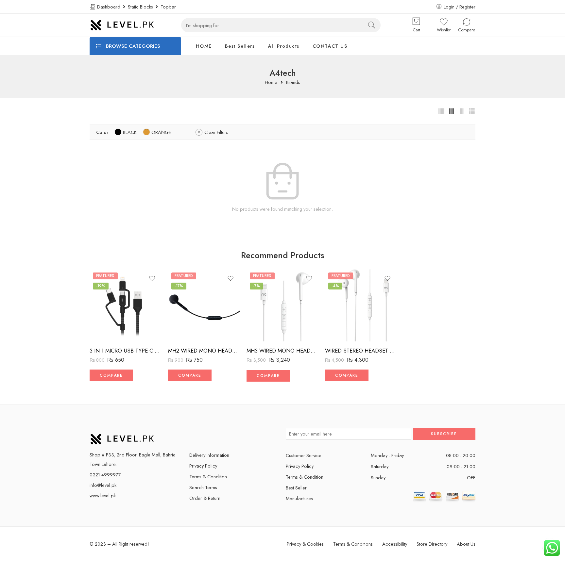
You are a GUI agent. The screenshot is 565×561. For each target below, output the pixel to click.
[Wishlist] (152, 278)
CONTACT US (330, 45)
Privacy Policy (203, 465)
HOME (204, 45)
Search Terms (203, 487)
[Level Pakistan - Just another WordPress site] (122, 25)
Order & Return (204, 498)
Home (271, 82)
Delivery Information (209, 455)
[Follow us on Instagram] (226, 434)
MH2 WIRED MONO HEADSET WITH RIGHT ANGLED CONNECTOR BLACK (204, 351)
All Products (283, 45)
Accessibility (394, 543)
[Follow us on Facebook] (203, 434)
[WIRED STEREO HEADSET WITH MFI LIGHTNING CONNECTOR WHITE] (361, 305)
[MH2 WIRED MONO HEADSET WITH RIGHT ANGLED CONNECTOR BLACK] (204, 305)
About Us (466, 543)
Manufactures (299, 498)
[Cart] (416, 21)
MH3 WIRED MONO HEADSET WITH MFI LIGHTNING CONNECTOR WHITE (282, 351)
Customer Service (303, 455)
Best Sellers (240, 45)
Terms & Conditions (353, 543)
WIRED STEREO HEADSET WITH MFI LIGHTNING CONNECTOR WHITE (361, 351)
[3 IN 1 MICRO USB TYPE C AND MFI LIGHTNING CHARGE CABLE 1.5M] (126, 305)
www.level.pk (103, 495)
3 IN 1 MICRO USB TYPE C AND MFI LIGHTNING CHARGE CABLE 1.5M (126, 351)
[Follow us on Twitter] (191, 434)
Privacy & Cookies (305, 543)
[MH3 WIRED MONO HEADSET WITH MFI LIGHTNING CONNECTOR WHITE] (282, 305)
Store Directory (432, 543)
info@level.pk (103, 485)
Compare (111, 375)
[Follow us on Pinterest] (214, 434)
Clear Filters (216, 132)
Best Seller (296, 487)
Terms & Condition (208, 476)
